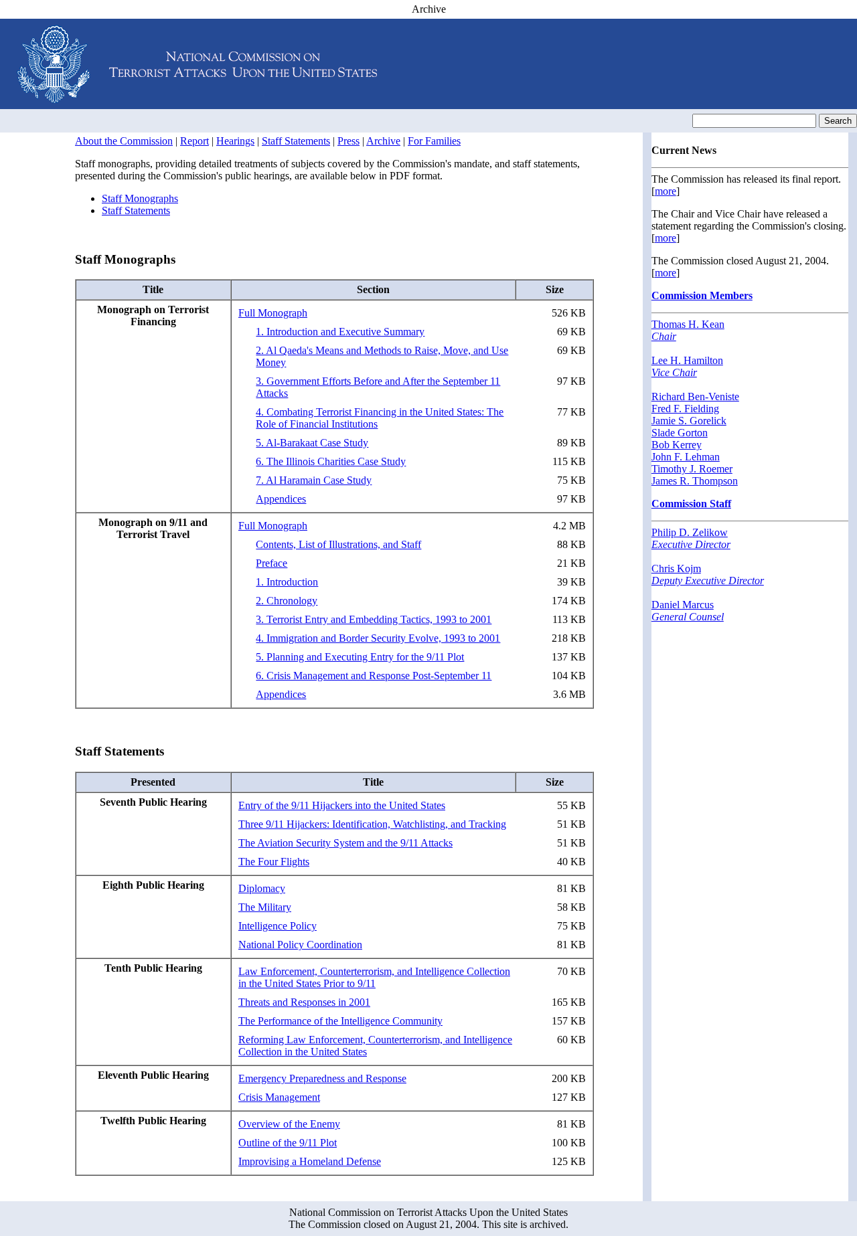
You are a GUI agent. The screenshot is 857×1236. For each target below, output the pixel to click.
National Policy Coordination (300, 944)
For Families (434, 141)
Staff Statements (296, 141)
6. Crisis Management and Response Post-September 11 (373, 675)
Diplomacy (261, 888)
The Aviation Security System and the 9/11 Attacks (345, 843)
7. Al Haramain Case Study (314, 480)
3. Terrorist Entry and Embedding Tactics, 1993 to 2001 (373, 619)
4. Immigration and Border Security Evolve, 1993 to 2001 (378, 638)
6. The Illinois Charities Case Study (331, 461)
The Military (264, 907)
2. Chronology (286, 600)
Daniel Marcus (687, 610)
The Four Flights (273, 861)
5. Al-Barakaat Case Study (312, 442)
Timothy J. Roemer (691, 468)
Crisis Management (279, 1097)
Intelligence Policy (277, 926)
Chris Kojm (707, 574)
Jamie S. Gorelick (688, 420)
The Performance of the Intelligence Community (340, 1021)
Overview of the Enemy (289, 1124)
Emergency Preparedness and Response (322, 1078)
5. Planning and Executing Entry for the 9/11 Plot (360, 657)
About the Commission (124, 141)
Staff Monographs (140, 198)
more (665, 191)
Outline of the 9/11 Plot (287, 1142)
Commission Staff (691, 503)
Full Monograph (272, 313)
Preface (271, 563)
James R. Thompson (694, 481)
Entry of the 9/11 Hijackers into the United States (341, 805)
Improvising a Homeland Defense (309, 1161)
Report (194, 141)
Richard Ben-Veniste (695, 396)
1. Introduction (287, 582)
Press (348, 141)
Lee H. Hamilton (687, 366)
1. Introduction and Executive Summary (340, 331)
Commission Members (702, 295)
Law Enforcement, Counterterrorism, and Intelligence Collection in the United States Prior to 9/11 (374, 977)
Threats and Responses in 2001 (304, 1002)
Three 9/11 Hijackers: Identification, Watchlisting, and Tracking (372, 824)
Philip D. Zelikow (690, 538)
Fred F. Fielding (685, 408)
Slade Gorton (679, 432)
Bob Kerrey (676, 444)
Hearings (235, 141)
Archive (383, 141)
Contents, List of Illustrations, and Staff (338, 544)
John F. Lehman (685, 456)
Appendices (281, 499)
